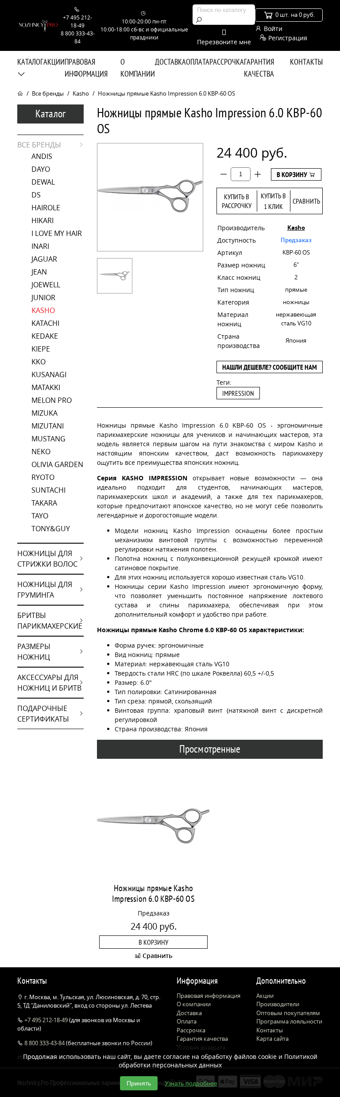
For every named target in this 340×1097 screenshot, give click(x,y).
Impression (238, 393)
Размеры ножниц (33, 651)
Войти (272, 28)
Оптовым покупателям (288, 1013)
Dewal (43, 182)
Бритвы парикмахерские (49, 620)
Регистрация (287, 38)
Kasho (81, 93)
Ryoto (42, 477)
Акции (54, 62)
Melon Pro (51, 400)
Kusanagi (48, 374)
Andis (41, 156)
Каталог (30, 62)
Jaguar (44, 259)
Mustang (48, 439)
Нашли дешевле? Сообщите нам (269, 367)
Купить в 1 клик (273, 201)
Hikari (42, 220)
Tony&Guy (50, 528)
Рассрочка (226, 62)
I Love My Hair (56, 233)
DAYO (40, 169)
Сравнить (306, 201)
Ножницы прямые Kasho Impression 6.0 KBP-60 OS (153, 893)
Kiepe (40, 349)
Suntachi (48, 490)
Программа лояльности (289, 1021)
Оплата (197, 62)
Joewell (45, 285)
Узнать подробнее (191, 1083)
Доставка (170, 62)
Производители (277, 1004)
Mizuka (44, 413)
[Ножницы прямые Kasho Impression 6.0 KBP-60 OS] (114, 276)
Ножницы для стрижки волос (47, 558)
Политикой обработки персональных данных (218, 1061)
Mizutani (47, 426)
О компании (137, 68)
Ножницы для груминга (44, 589)
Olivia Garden (57, 464)
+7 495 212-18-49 (46, 1020)
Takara (44, 503)
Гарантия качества (259, 68)
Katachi (45, 323)
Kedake (44, 336)
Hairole (45, 207)
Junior (43, 297)
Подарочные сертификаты (43, 713)
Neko (40, 451)
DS (36, 195)
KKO (38, 362)
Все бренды (48, 93)
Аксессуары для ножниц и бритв (49, 682)
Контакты (306, 62)
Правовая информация (86, 68)
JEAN (39, 272)
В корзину (293, 174)
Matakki (45, 387)
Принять (139, 1083)
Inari (40, 246)
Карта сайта (272, 1039)
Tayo (39, 516)
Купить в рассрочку (236, 201)
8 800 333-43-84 (44, 1043)
